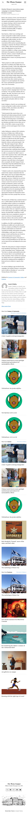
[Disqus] (14, 718)
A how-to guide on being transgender (13, 336)
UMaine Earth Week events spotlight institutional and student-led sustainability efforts (13, 362)
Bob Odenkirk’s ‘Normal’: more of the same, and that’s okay (13, 542)
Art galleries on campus (9, 672)
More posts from (6, 306)
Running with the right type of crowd (13, 696)
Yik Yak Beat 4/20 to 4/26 (9, 413)
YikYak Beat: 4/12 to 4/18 (9, 437)
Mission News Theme (9, 810)
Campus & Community (14, 277)
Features (4, 279)
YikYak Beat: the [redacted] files (11, 388)
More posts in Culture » (21, 441)
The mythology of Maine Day (10, 567)
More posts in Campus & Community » (18, 313)
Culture (22, 277)
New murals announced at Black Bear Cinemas (13, 620)
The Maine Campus (14, 2)
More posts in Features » (21, 572)
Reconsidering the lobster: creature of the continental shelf (13, 646)
